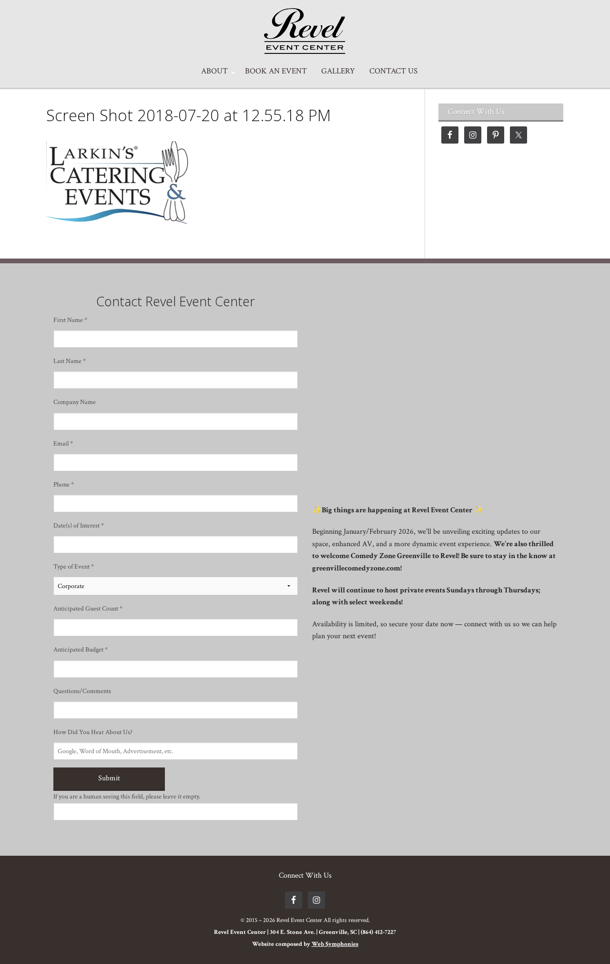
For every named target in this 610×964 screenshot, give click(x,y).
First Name (70, 320)
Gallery (338, 71)
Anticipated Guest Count (87, 608)
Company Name (74, 402)
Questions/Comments (82, 691)
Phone (63, 484)
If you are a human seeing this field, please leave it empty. (126, 796)
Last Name (69, 361)
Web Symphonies (335, 944)
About (214, 71)
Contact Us (393, 71)
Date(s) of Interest (78, 525)
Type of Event (73, 566)
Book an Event (276, 71)
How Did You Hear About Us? (92, 732)
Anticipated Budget (80, 649)
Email (63, 443)
